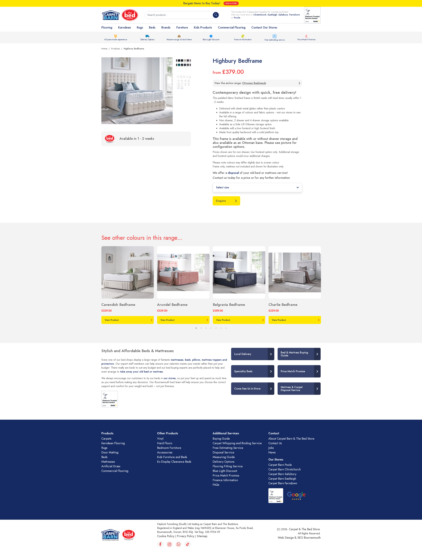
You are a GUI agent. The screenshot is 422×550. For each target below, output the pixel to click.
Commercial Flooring (231, 27)
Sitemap (202, 536)
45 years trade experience (115, 39)
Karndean (124, 27)
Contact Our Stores (264, 27)
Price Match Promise (306, 39)
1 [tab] (196, 328)
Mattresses (108, 462)
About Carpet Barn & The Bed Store (291, 438)
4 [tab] (211, 328)
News (272, 452)
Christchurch (259, 14)
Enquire (221, 201)
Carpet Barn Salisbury (282, 474)
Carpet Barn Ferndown (282, 483)
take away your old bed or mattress (141, 372)
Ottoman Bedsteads (254, 83)
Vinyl (160, 438)
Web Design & (287, 538)
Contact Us (275, 443)
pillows (196, 360)
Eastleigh (272, 14)
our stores (170, 378)
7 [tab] (225, 328)
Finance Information (242, 39)
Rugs (140, 27)
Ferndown (294, 14)
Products (115, 48)
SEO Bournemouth (309, 538)
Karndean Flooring (113, 443)
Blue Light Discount (211, 39)
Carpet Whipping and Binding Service (237, 443)
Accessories (164, 452)
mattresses (177, 360)
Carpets (106, 438)
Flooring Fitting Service (228, 466)
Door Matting (109, 452)
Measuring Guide (224, 457)
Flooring (106, 27)
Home (104, 48)
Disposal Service (223, 452)
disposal (233, 173)
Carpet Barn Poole (280, 465)
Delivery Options (147, 39)
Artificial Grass (110, 466)
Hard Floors (164, 443)
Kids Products (203, 27)
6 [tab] (221, 328)
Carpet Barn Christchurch (284, 469)
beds (188, 360)
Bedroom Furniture (169, 448)
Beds (152, 27)
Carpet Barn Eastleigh (282, 479)
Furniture (182, 27)
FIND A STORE (231, 3)
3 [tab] (206, 328)
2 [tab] (201, 328)
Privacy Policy (185, 536)
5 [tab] (216, 328)
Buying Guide (221, 438)
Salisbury (283, 14)
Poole (237, 17)
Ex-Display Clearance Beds (174, 462)
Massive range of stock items (179, 39)
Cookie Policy (165, 536)
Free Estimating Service (228, 448)
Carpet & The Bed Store (304, 529)
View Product (112, 320)
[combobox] (179, 15)
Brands (165, 27)
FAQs (216, 485)
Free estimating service (275, 39)
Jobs (271, 448)
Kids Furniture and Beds (172, 457)
